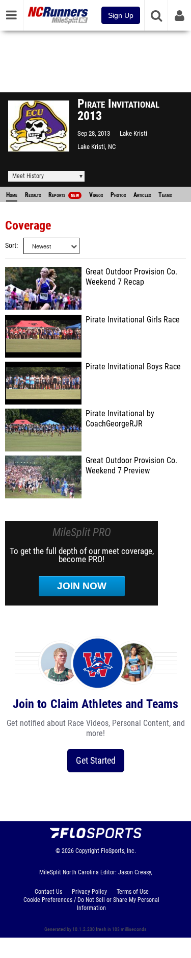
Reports (63, 194)
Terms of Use (133, 891)
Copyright (87, 850)
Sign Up (120, 15)
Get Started (96, 760)
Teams (165, 194)
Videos (96, 194)
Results (33, 194)
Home (11, 194)
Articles (142, 194)
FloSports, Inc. (118, 850)
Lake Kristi (133, 133)
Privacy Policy (89, 891)
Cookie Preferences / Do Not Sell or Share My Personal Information (91, 904)
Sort (10, 245)
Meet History (28, 176)
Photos (118, 194)
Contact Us (48, 891)
